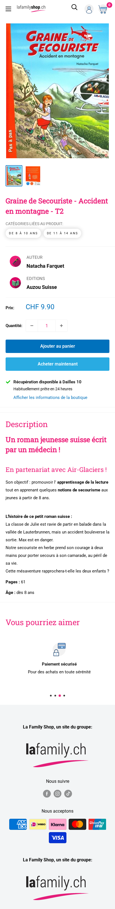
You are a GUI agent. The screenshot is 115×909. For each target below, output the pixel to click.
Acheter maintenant (58, 364)
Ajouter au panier (57, 346)
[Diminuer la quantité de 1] (32, 326)
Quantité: (14, 325)
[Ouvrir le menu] (8, 9)
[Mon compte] (89, 9)
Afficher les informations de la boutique (50, 397)
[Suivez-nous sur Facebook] (47, 793)
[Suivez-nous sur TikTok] (68, 793)
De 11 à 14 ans (62, 233)
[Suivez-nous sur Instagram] (57, 793)
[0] (103, 9)
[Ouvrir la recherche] (74, 9)
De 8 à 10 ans (23, 233)
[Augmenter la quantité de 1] (61, 326)
